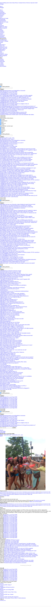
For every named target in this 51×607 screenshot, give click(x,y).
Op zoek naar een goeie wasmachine (9, 375)
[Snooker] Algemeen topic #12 (8, 371)
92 (20, 494)
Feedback (2, 65)
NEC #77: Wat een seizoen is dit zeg (9, 315)
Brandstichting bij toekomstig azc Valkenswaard (12, 109)
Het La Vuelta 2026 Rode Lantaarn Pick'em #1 (11, 301)
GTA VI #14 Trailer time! (7, 316)
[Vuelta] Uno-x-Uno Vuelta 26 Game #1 (10, 297)
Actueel (1, 11)
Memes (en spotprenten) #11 (8, 310)
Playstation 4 (2, 44)
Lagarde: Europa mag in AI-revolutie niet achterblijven (13, 285)
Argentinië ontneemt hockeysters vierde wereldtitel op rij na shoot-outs (16, 157)
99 (29, 494)
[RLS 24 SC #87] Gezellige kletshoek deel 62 (11, 307)
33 (42, 492)
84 (9, 494)
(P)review (3, 130)
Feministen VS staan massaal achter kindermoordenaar (13, 113)
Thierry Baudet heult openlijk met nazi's (10, 346)
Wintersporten (3, 37)
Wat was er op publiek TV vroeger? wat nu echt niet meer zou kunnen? (16, 357)
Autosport (2, 32)
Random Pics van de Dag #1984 (10, 536)
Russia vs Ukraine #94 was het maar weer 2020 (11, 318)
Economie (2, 14)
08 (9, 492)
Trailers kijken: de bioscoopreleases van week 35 (11, 142)
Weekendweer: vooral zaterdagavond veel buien (11, 181)
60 (28, 493)
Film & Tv (3, 123)
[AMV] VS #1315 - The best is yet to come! (11, 311)
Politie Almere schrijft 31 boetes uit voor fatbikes (12, 151)
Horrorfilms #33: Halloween (7, 354)
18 (23, 492)
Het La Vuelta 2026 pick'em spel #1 (9, 288)
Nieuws (16, 2)
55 (21, 493)
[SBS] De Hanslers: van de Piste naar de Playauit (12, 287)
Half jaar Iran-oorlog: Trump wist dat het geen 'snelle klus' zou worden (16, 154)
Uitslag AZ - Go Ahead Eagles (8, 147)
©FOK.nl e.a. (3, 600)
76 (49, 493)
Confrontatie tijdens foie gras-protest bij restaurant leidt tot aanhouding (16, 152)
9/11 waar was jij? (6, 351)
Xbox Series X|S (3, 48)
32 (41, 492)
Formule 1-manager (4, 41)
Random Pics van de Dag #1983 (10, 537)
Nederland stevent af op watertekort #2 (10, 336)
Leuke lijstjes (3, 431)
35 (45, 492)
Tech (1, 17)
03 (3, 492)
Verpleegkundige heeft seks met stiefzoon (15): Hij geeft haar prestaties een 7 (18, 106)
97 (27, 494)
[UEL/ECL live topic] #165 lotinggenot (10, 387)
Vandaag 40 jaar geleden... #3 (8, 379)
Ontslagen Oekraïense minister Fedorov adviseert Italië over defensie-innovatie (18, 177)
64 (33, 493)
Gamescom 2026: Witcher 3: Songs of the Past (11, 185)
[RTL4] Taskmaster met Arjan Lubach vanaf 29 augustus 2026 (15, 279)
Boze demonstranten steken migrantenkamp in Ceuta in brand (14, 227)
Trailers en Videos (4, 54)
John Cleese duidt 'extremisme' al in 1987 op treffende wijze (14, 97)
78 (1, 494)
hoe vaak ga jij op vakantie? (7, 317)
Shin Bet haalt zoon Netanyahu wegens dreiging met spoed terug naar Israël (17, 148)
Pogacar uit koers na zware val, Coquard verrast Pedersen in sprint (15, 158)
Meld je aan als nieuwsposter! (35, 501)
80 (4, 494)
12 (15, 492)
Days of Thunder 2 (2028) (7, 348)
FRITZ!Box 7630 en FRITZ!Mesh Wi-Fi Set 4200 (12, 191)
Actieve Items (12, 2)
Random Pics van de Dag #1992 (8, 407)
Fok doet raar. (5, 286)
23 (29, 492)
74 (47, 493)
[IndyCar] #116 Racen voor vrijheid (9, 337)
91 (19, 494)
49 (13, 493)
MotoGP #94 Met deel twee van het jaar (10, 322)
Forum (1, 2)
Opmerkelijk (2, 19)
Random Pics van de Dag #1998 (8, 94)
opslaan (2, 89)
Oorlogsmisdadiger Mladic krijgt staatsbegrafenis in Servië (14, 189)
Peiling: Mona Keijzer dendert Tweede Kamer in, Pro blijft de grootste (16, 328)
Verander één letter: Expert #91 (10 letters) (11, 340)
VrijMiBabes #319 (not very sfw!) (8, 93)
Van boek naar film (5, 389)
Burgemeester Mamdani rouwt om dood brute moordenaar (14, 100)
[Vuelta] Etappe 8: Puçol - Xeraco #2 (9, 323)
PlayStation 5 (3, 49)
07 (8, 492)
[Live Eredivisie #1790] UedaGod (9, 284)
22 (28, 492)
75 (48, 493)
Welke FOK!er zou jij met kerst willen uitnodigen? (12, 293)
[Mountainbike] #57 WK (7, 309)
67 (37, 493)
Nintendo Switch (3, 47)
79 (3, 494)
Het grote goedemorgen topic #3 (9, 278)
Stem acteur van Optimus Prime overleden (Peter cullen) (13, 361)
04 (4, 492)
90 (17, 494)
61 (29, 493)
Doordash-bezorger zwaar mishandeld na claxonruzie (12, 90)
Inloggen (2, 4)
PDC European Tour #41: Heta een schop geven (12, 377)
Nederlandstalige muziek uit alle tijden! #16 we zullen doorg (14, 367)
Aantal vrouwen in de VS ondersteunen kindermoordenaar (14, 291)
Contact (1, 62)
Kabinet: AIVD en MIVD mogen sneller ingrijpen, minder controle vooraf (17, 170)
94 (23, 494)
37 (48, 492)
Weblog (4, 2)
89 (16, 494)
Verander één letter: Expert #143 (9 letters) (11, 341)
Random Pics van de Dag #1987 (10, 531)
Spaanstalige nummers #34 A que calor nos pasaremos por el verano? (16, 345)
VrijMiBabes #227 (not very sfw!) (9, 253)
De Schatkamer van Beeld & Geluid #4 (10, 355)
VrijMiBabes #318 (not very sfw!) (8, 405)
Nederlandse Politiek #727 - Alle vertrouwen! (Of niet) (13, 306)
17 (21, 492)
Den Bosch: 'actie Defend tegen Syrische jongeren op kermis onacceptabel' (17, 263)
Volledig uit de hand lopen (7, 339)
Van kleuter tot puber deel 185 (8, 347)
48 (12, 493)
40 (1, 493)
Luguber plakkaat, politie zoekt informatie (10, 334)
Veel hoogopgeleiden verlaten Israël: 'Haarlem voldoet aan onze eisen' (16, 335)
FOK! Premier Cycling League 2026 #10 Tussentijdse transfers (15, 333)
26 (33, 492)
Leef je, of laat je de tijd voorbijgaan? (9, 359)
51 (16, 493)
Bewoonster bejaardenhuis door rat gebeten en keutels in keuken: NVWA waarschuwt (19, 179)
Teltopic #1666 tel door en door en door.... (11, 282)
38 (49, 492)
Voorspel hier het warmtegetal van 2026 (10, 272)
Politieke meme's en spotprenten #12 (9, 305)
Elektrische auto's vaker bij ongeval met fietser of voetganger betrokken (16, 193)
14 (17, 492)
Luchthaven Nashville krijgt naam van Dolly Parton (12, 172)
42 (4, 493)
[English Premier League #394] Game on (10, 366)
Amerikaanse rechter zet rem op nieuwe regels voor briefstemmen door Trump (18, 190)
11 (13, 492)
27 (35, 492)
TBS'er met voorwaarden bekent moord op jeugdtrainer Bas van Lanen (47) (17, 182)
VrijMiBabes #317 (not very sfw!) (10, 532)
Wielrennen (2, 35)
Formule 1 (2, 31)
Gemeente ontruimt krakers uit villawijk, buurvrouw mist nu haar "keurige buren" (18, 153)
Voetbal (1, 30)
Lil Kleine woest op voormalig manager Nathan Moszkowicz (14, 295)
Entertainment (3, 20)
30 (39, 492)
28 (36, 492)
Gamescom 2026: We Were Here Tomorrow (10, 173)
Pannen (3, 364)
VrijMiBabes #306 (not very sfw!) (9, 246)
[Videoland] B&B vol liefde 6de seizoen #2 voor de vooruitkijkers (16, 376)
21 (27, 492)
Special (2, 131)
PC (0, 43)
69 (40, 493)
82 (7, 494)
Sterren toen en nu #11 (6, 280)
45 (8, 493)
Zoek (8, 2)
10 (12, 492)
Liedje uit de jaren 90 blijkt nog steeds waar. (11, 330)
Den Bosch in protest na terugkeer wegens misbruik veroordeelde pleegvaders (18, 259)
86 (12, 494)
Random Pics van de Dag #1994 (8, 404)
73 (45, 493)
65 (35, 493)
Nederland (2, 12)
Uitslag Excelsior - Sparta (7, 155)
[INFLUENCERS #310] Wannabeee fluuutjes (11, 276)
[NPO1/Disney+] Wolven (7, 292)
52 (17, 493)
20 (25, 492)
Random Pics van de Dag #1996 (8, 105)
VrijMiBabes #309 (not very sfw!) (9, 255)
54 (20, 493)
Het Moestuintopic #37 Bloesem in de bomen (11, 372)
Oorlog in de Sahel (5, 298)
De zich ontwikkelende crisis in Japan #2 (10, 273)
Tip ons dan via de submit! (39, 500)
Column (3, 128)
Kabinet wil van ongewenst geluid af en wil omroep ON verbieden (15, 99)
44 (7, 493)
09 (11, 492)
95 (24, 494)
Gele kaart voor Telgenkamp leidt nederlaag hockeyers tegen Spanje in (16, 175)
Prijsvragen (2, 61)
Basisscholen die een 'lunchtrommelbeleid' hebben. (12, 312)
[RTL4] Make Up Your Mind (8, 384)
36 (46, 492)
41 (3, 493)
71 (43, 493)
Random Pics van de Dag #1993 (8, 406)
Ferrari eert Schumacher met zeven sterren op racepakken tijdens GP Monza (17, 188)
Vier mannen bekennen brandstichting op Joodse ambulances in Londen (17, 178)
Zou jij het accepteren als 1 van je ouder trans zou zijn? (13, 349)
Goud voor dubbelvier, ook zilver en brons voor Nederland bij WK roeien (17, 163)
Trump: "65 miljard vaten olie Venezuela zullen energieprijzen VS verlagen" (17, 171)
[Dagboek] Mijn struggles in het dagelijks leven (11, 325)
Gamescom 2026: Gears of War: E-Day (9, 161)
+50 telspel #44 (5, 365)
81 (5, 494)
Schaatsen (2, 36)
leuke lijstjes (6, 495)
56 (23, 493)
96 (25, 494)
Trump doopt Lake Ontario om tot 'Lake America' (12, 101)
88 (15, 494)
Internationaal (3, 13)
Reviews (24, 2)
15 (19, 492)
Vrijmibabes (4, 289)
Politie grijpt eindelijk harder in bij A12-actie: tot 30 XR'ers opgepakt (16, 95)
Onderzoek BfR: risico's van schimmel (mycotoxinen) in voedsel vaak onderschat (19, 164)
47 (11, 493)
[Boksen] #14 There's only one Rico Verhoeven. (12, 352)
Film (1, 24)
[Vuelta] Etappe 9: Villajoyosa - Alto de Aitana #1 (12, 327)
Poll (2, 132)
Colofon (1, 63)
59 (27, 493)
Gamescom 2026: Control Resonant (9, 196)
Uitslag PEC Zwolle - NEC (7, 138)
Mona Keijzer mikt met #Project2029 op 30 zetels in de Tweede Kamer (16, 358)
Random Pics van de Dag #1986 (10, 533)
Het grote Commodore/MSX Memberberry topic (12, 303)
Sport (1, 29)
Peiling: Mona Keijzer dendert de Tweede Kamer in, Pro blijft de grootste (17, 165)
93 (21, 494)
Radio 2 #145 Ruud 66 (6, 370)
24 (31, 492)
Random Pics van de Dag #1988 (10, 530)
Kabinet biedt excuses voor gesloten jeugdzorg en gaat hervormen (15, 96)
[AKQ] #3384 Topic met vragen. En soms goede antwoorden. (15, 324)
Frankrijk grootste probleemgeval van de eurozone (12, 254)
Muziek (1, 23)
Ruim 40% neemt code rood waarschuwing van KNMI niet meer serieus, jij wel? (18, 195)
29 (37, 492)
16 (20, 492)
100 (31, 494)
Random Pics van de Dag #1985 (10, 535)
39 (0, 493)
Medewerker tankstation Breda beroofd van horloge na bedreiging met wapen (18, 167)
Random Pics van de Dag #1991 (10, 526)
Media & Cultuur (3, 26)
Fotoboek (2, 60)
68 (39, 493)
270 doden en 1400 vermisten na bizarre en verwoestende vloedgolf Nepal (17, 108)
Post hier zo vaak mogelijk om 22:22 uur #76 (11, 381)
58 (25, 493)
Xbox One (2, 45)
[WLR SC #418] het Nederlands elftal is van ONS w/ (13, 385)
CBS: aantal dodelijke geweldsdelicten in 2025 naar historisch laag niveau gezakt (18, 107)
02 (1, 492)
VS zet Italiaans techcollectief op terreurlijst (11, 373)
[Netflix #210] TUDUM (7, 319)
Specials (32, 2)
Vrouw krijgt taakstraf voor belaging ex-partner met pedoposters (15, 169)
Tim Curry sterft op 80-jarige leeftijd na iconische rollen (13, 112)
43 (5, 493)
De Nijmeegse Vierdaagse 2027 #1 (9, 299)
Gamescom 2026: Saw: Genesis (8, 166)
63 (32, 493)
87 (13, 494)
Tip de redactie (3, 66)
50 (15, 493)
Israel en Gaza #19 (5, 304)
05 (5, 492)
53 (19, 493)
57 (24, 493)
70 (41, 493)
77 (0, 494)
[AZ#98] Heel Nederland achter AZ (9, 281)
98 (28, 494)
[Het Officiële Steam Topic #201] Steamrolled (11, 378)
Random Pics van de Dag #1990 (10, 527)
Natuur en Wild (5, 383)
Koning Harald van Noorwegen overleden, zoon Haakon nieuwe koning (17, 183)
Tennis (1, 33)
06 (7, 492)
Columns (20, 2)
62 (31, 493)
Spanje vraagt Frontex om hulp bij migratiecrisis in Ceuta (13, 184)
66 (36, 493)
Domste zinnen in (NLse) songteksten (9, 313)
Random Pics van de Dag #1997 (8, 102)
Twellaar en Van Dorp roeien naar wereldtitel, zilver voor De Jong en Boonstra (18, 176)
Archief (35, 2)
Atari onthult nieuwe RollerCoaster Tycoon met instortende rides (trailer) (17, 114)
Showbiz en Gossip (4, 18)
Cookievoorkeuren (22, 598)
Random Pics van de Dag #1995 (8, 111)
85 (11, 494)
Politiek (1, 16)
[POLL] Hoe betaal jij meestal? (8, 300)
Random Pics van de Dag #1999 (8, 91)
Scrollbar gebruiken (5, 86)
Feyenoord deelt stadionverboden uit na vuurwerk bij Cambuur (15, 187)
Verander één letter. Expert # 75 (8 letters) (10, 342)
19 (24, 492)
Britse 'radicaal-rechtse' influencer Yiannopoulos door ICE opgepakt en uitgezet (18, 150)
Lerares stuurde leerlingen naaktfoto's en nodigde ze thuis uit (14, 103)
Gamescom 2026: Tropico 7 (7, 139)
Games (1, 42)
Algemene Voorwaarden (5, 598)
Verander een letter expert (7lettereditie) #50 (11, 343)
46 (9, 493)
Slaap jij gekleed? (5, 321)
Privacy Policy (14, 598)
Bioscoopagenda (3, 27)
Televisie (2, 25)
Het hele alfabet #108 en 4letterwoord (9, 382)
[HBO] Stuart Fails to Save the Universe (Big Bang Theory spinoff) (16, 274)
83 (8, 494)
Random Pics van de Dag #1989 (10, 529)
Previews (28, 2)
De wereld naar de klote (6, 145)
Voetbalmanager (3, 39)
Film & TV (2, 50)
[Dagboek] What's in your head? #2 (9, 363)
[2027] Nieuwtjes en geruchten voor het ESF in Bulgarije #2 (14, 388)
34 (44, 492)
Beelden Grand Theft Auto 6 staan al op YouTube (12, 251)
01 (0, 492)
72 (44, 493)
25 (32, 492)
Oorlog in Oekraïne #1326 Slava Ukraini (10, 270)
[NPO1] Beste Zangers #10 (7, 353)
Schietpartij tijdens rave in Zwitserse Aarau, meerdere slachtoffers (15, 275)
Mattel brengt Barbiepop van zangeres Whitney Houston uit (14, 260)
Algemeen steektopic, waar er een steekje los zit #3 (12, 294)
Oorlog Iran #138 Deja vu (7, 360)
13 (16, 492)
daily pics (2, 495)
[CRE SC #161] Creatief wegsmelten (9, 331)
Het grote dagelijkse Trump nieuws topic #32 (11, 329)
